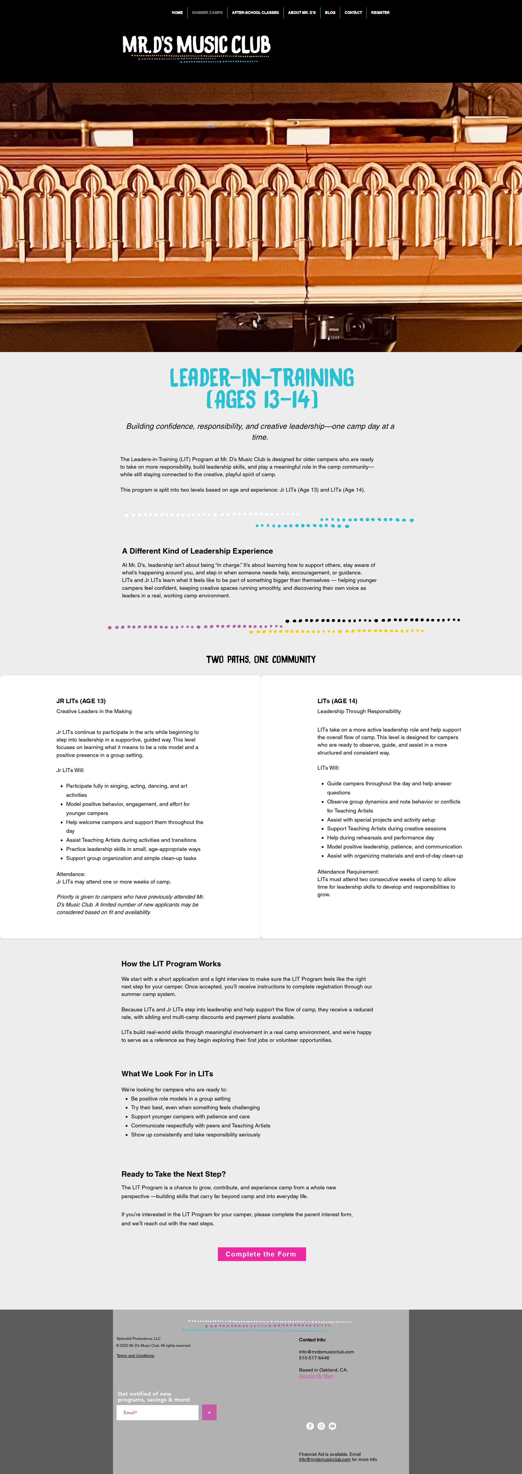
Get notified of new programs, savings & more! (154, 1396)
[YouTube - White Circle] (332, 1426)
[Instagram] (321, 1426)
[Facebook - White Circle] (310, 1426)
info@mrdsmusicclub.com (325, 1459)
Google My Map (316, 1376)
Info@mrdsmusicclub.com (326, 1352)
